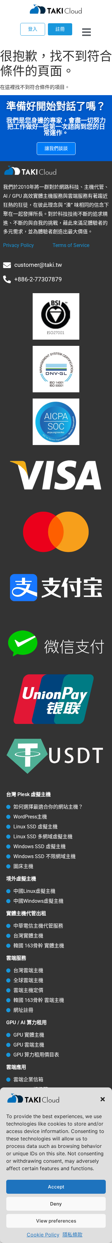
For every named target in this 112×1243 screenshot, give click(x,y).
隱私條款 (72, 1235)
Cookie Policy (43, 1235)
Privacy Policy (18, 245)
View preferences (56, 1221)
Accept (56, 1187)
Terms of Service (71, 245)
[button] (103, 1099)
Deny (56, 1204)
